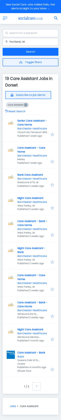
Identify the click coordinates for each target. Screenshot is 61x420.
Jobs (13, 406)
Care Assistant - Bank (31, 352)
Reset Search (16, 111)
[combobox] (30, 33)
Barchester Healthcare (32, 128)
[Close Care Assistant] (26, 105)
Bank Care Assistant (30, 175)
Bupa (20, 356)
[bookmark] (52, 134)
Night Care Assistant (30, 198)
